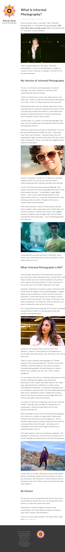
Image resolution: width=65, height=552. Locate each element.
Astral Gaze (9, 20)
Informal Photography (9, 23)
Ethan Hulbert (23, 535)
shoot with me (30, 519)
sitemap (25, 546)
